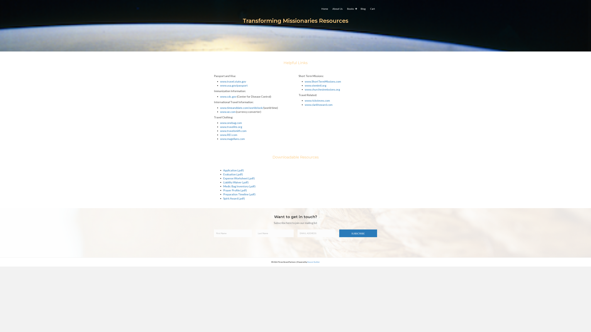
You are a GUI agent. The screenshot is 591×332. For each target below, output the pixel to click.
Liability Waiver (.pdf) (236, 182)
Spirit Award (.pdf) (234, 198)
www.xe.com (227, 111)
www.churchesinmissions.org (322, 89)
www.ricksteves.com (317, 100)
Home (324, 8)
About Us (337, 8)
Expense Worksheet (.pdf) (239, 178)
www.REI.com (228, 134)
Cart (372, 8)
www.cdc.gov (228, 96)
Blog (363, 8)
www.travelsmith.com (233, 130)
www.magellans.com (232, 138)
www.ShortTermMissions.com (323, 81)
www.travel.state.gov (233, 81)
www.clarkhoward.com (318, 104)
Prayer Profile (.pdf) (235, 190)
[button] (356, 8)
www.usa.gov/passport (234, 85)
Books (350, 8)
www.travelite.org (231, 126)
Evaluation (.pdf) (233, 174)
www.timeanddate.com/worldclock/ (241, 107)
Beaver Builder (313, 262)
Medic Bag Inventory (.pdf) (239, 186)
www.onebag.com (231, 122)
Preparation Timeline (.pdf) (239, 194)
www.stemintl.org (315, 85)
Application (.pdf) (233, 170)
